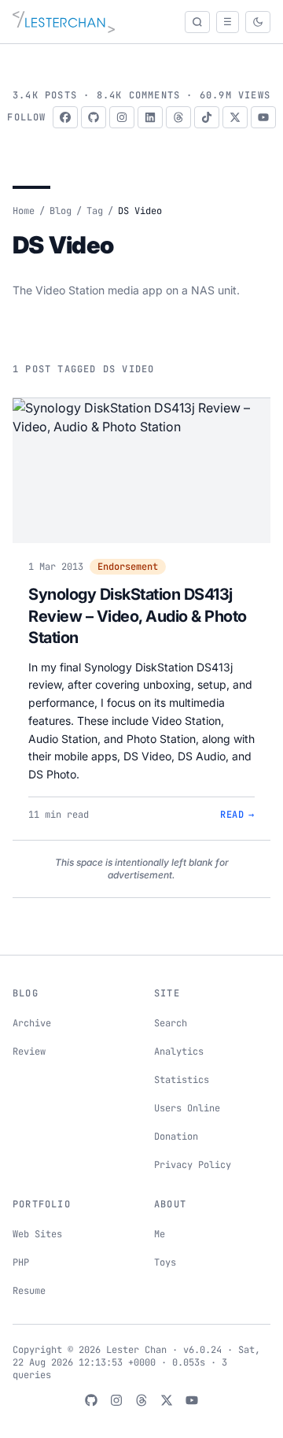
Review (29, 1051)
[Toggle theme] (257, 22)
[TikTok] (206, 117)
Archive (32, 1023)
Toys (165, 1262)
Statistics (181, 1080)
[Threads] (178, 117)
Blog (61, 211)
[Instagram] (121, 117)
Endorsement (127, 566)
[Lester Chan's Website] (64, 22)
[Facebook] (65, 117)
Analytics (179, 1051)
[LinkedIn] (150, 117)
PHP (21, 1262)
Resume (29, 1291)
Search (170, 1023)
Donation (176, 1136)
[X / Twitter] (235, 117)
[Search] (197, 22)
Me (159, 1234)
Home (24, 211)
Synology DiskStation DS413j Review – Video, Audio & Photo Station (137, 616)
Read (237, 814)
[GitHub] (93, 117)
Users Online (187, 1108)
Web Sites (37, 1234)
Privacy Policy (192, 1165)
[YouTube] (263, 117)
